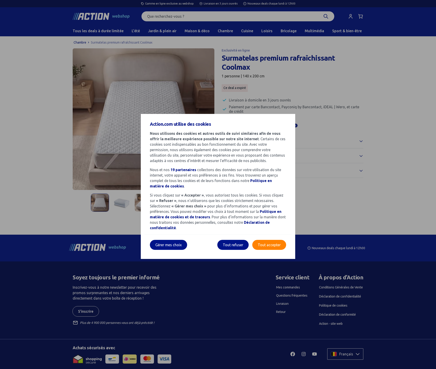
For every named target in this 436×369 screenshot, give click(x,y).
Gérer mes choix (168, 245)
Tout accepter (269, 245)
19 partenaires (183, 170)
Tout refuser (233, 245)
